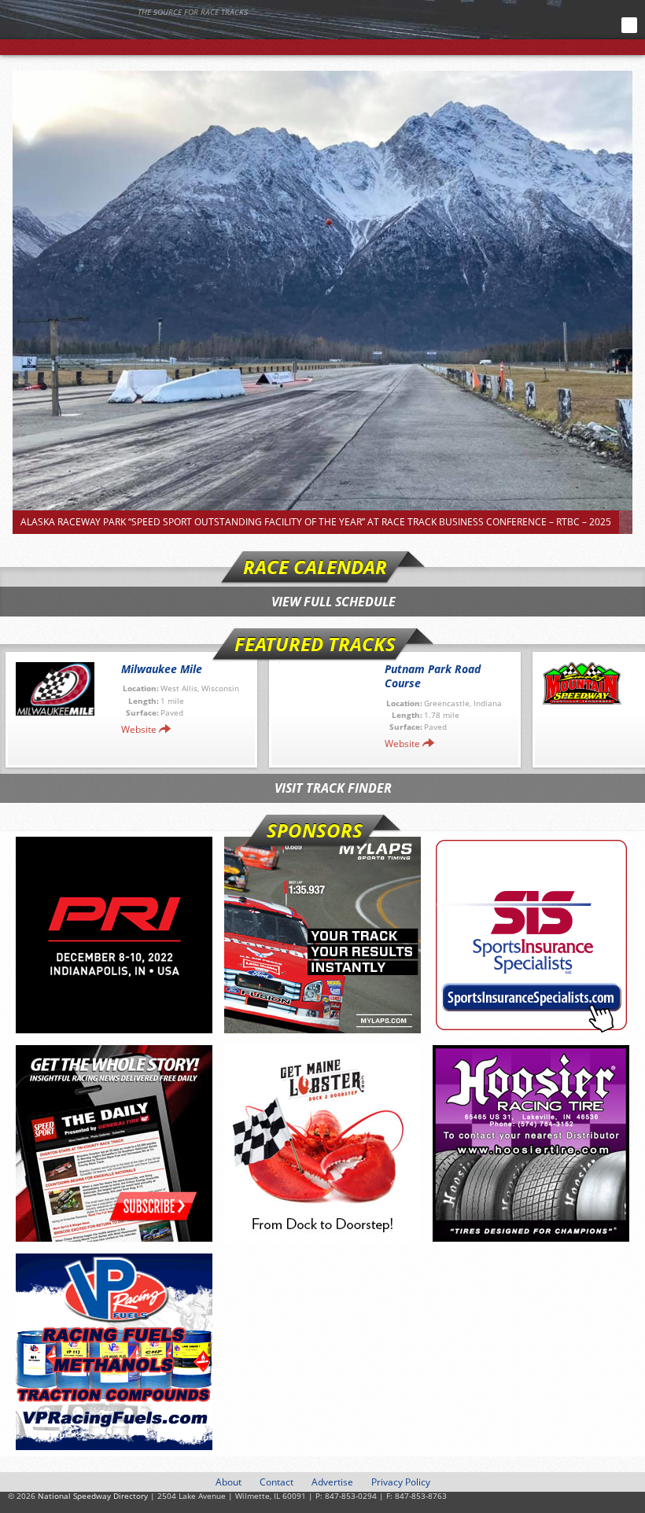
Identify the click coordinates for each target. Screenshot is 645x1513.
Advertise (332, 1482)
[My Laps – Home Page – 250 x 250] (322, 935)
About (228, 1482)
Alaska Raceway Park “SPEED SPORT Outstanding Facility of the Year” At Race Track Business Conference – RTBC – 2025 (315, 521)
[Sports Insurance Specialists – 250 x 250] (531, 935)
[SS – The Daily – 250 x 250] (114, 1143)
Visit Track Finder (333, 788)
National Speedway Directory (153, 33)
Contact (276, 1482)
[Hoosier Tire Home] (531, 1143)
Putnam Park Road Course (433, 675)
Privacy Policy (400, 1482)
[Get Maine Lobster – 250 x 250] (322, 1143)
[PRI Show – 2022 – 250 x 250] (114, 935)
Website (139, 729)
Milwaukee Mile (161, 668)
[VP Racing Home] (114, 1351)
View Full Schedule (333, 601)
